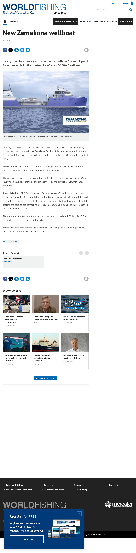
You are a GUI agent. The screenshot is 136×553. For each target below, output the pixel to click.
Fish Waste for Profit (54, 489)
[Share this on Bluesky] (22, 50)
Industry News (12, 241)
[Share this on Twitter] (10, 50)
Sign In (126, 3)
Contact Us (114, 485)
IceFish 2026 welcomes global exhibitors (74, 318)
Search (131, 9)
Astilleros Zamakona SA (14, 258)
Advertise (48, 485)
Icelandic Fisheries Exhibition (20, 489)
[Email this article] (28, 50)
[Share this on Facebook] (5, 50)
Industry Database (15, 485)
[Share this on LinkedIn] (16, 50)
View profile (8, 261)
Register (115, 3)
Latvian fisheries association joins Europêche (42, 358)
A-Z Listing (81, 489)
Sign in (55, 44)
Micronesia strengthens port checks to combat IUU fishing (15, 358)
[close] (88, 44)
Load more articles (45, 378)
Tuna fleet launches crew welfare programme (13, 319)
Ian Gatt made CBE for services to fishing (74, 356)
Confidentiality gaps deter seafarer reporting (46, 318)
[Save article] (86, 50)
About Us (80, 485)
